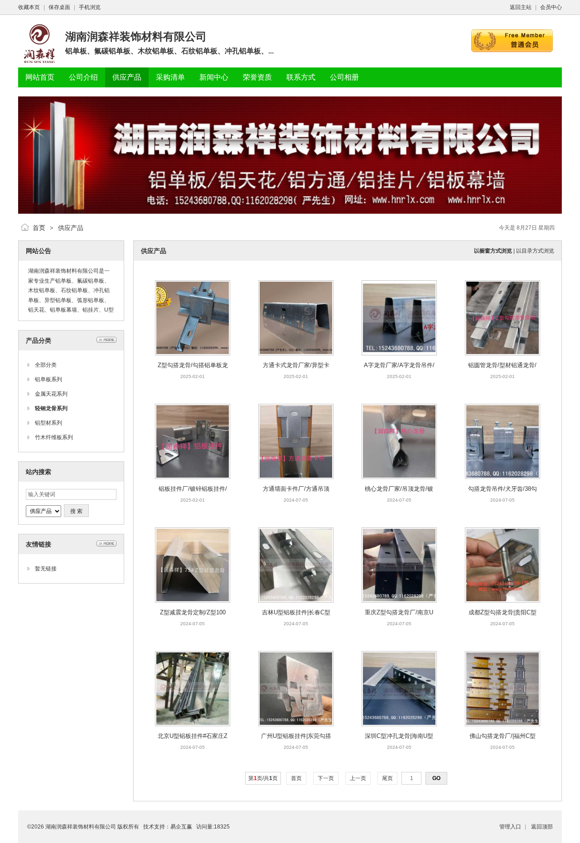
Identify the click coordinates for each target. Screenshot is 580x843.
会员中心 (551, 7)
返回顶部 (542, 827)
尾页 (387, 778)
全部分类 (46, 365)
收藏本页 (29, 7)
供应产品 (70, 227)
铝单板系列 (48, 379)
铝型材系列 (48, 423)
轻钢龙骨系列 (51, 408)
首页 (39, 227)
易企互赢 (181, 827)
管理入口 (510, 827)
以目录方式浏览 (535, 251)
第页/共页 (263, 778)
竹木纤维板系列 (54, 437)
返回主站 (521, 7)
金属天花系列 (51, 394)
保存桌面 (59, 7)
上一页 (357, 778)
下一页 (325, 778)
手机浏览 (90, 7)
